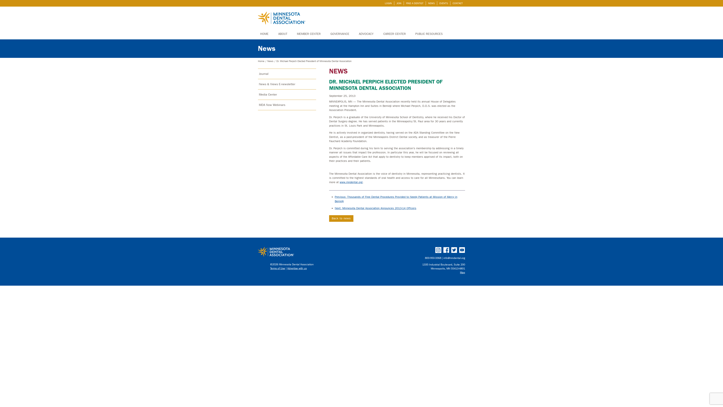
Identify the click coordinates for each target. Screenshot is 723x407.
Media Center (268, 94)
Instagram (438, 250)
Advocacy (366, 34)
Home (264, 34)
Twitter (454, 250)
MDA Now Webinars (272, 105)
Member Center (309, 34)
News (431, 3)
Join (399, 3)
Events (443, 3)
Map (462, 272)
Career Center (394, 34)
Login (388, 3)
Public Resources (429, 34)
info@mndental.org (454, 258)
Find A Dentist (414, 3)
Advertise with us (297, 268)
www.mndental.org (351, 182)
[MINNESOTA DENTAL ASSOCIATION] (308, 252)
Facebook (446, 250)
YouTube (462, 250)
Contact (458, 3)
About (282, 34)
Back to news (341, 218)
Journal (263, 74)
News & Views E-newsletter (277, 84)
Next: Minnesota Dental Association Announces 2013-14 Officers (375, 208)
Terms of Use (277, 268)
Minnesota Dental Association (281, 18)
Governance (339, 34)
